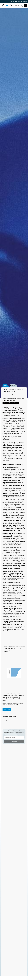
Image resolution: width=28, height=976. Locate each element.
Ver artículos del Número (11, 403)
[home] (4, 5)
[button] (25, 5)
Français (24, 1)
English (20, 1)
